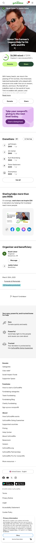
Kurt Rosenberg (14, 158)
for (17, 8)
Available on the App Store (20, 483)
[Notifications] (28, 3)
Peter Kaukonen (14, 164)
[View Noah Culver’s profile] (4, 254)
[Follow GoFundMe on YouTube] (8, 478)
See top (29, 139)
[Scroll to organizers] (3, 8)
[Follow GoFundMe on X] (12, 478)
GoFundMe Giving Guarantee (22, 348)
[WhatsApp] (18, 229)
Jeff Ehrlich (12, 144)
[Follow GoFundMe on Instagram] (16, 478)
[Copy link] (7, 229)
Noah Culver (12, 252)
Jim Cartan (12, 151)
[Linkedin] (29, 229)
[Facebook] (12, 229)
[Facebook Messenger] (24, 229)
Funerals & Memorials (12, 281)
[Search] (4, 3)
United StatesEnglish (19, 471)
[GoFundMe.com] (18, 3)
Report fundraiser (19, 296)
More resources (8, 461)
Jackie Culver (13, 265)
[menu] (32, 3)
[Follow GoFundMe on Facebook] (4, 478)
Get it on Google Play (8, 483)
